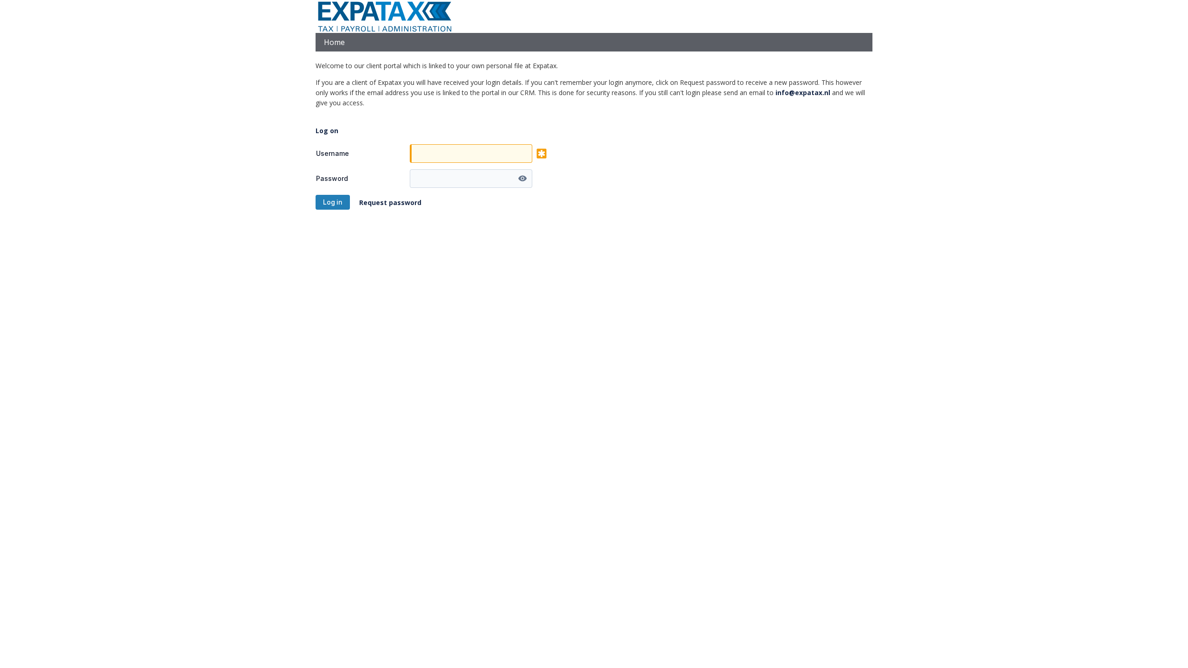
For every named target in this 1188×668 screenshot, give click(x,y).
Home (334, 42)
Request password (390, 202)
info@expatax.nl (802, 92)
